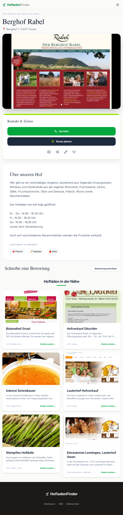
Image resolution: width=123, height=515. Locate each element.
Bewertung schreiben (106, 268)
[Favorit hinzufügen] (74, 152)
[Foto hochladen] (49, 152)
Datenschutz (72, 504)
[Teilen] (57, 152)
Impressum (49, 504)
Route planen (64, 141)
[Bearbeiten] (65, 152)
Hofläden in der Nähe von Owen (20, 14)
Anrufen (64, 131)
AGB (61, 504)
